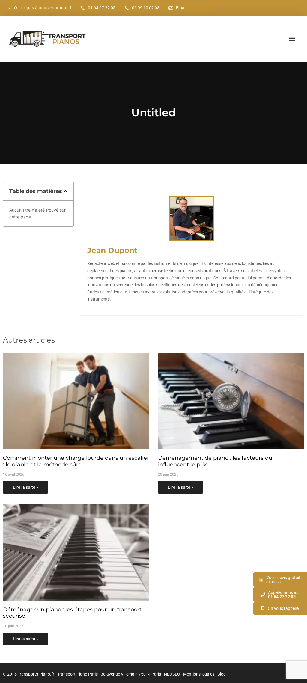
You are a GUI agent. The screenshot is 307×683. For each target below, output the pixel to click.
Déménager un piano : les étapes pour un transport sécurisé (72, 612)
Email (181, 7)
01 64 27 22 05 (101, 7)
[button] (292, 39)
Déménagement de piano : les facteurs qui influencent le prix (216, 461)
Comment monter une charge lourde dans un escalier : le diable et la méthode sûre (76, 461)
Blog (221, 674)
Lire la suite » (25, 487)
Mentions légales (198, 674)
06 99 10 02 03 (145, 7)
